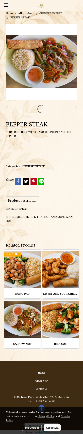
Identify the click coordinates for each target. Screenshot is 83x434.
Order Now (41, 381)
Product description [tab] (22, 200)
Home (41, 373)
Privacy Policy (46, 416)
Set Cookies (32, 427)
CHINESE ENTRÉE (33, 166)
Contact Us (41, 389)
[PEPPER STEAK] (41, 62)
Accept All (52, 427)
